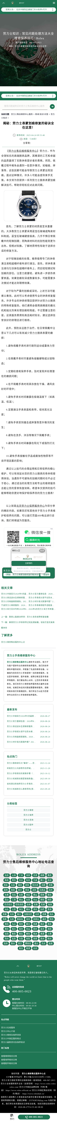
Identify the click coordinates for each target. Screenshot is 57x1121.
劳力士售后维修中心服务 (22, 114)
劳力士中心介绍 (8, 1031)
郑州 (14, 880)
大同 (37, 914)
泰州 (21, 948)
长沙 (21, 880)
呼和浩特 (19, 904)
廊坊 (50, 895)
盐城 (51, 943)
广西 (14, 899)
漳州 (35, 909)
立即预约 (28, 563)
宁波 (35, 880)
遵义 (36, 943)
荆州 (7, 938)
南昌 (13, 890)
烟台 (7, 929)
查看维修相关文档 (9, 1056)
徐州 (52, 919)
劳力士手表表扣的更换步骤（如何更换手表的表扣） (21, 773)
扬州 (35, 929)
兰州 (12, 914)
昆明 (6, 890)
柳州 (50, 938)
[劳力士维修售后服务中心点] (3, 3)
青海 (50, 909)
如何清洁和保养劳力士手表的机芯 (21, 784)
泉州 (42, 938)
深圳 (28, 875)
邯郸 (42, 895)
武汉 (50, 880)
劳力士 (28, 830)
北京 (7, 875)
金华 (42, 929)
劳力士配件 (28, 825)
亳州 (21, 929)
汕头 (7, 909)
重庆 (50, 875)
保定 (28, 895)
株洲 (35, 934)
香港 (28, 948)
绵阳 (50, 899)
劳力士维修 (28, 810)
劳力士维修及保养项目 (11, 1035)
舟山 (28, 929)
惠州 (13, 943)
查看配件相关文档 (9, 1063)
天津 (35, 875)
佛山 (21, 899)
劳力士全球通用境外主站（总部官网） (17, 1084)
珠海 (50, 904)
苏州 (51, 890)
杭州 (28, 880)
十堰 (50, 934)
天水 (43, 943)
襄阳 (28, 934)
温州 (44, 919)
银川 (19, 914)
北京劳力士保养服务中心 (30, 506)
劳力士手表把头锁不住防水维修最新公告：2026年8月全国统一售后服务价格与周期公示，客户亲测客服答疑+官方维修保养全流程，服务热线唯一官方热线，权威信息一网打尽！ (21, 732)
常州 (21, 924)
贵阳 (27, 885)
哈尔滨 (35, 885)
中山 (35, 899)
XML (48, 1077)
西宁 (20, 943)
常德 (35, 938)
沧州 (28, 919)
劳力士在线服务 (8, 1028)
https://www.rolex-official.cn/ (18, 1090)
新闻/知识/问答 (41, 114)
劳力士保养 (28, 815)
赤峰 (44, 914)
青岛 (27, 890)
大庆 (12, 919)
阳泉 (5, 919)
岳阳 (7, 934)
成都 (42, 875)
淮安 (50, 924)
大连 (13, 885)
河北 (14, 895)
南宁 (20, 890)
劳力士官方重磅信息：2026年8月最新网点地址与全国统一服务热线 (21, 721)
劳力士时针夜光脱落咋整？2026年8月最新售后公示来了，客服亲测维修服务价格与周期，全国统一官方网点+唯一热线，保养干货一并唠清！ (21, 742)
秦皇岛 (20, 919)
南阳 (28, 938)
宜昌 (14, 938)
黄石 (21, 934)
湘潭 (42, 934)
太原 (21, 895)
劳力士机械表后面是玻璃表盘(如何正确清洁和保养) (21, 779)
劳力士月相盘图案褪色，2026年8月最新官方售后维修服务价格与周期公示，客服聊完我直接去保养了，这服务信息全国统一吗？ (21, 737)
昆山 (7, 899)
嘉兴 (28, 924)
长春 (7, 895)
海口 (21, 909)
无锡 (36, 904)
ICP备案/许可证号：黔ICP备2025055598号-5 (26, 1077)
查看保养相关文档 (9, 1060)
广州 (21, 875)
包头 (52, 914)
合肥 (43, 885)
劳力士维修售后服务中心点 (13, 642)
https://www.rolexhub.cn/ (33, 1094)
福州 (20, 885)
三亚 (14, 909)
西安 (6, 885)
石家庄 (42, 890)
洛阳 (50, 929)
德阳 (42, 899)
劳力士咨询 (28, 820)
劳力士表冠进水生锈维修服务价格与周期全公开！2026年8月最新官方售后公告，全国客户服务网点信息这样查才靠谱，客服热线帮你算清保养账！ (21, 726)
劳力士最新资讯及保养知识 (13, 1042)
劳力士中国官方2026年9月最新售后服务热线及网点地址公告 (27, 594)
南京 (7, 880)
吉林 (29, 904)
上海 (14, 875)
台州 (35, 948)
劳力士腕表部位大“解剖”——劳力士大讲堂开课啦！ (21, 763)
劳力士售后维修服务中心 (23, 151)
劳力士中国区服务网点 (11, 1039)
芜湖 (43, 904)
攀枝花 (28, 943)
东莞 (28, 899)
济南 (51, 885)
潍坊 (7, 924)
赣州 (28, 909)
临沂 (42, 924)
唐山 (35, 895)
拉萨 (42, 909)
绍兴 (14, 929)
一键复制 (45, 574)
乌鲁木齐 (28, 914)
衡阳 (14, 934)
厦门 (42, 880)
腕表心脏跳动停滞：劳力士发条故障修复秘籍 (29, 617)
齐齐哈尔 (8, 904)
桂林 (6, 943)
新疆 (5, 914)
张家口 (36, 919)
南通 (35, 924)
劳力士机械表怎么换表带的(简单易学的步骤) (21, 789)
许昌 (21, 938)
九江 (14, 924)
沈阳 (34, 890)
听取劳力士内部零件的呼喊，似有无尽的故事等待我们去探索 (21, 768)
